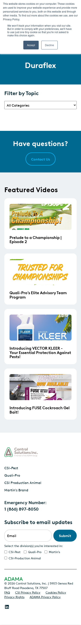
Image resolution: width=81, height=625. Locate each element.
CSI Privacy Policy (27, 592)
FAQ (7, 592)
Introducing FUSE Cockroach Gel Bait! (40, 409)
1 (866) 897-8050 (21, 509)
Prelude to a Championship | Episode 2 (36, 239)
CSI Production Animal (22, 482)
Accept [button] (31, 45)
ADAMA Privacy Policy (45, 596)
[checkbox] (40, 554)
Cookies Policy (56, 592)
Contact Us (40, 159)
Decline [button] (49, 45)
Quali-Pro (12, 475)
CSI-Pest (11, 467)
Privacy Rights (14, 596)
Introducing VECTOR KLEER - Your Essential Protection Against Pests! (40, 352)
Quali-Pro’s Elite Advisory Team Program (38, 294)
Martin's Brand (16, 489)
